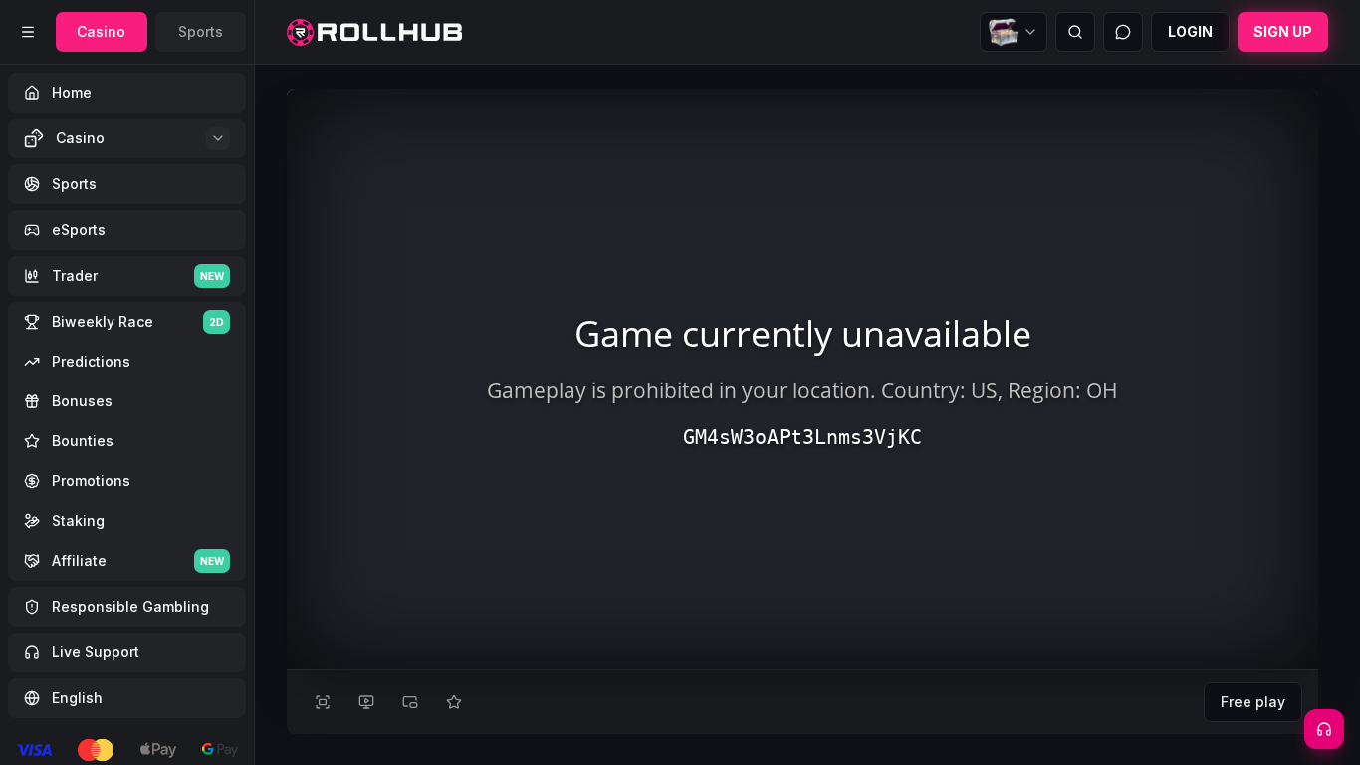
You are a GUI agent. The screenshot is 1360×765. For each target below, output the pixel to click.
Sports (200, 31)
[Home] (374, 32)
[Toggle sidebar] (28, 32)
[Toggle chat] (1123, 32)
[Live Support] (1324, 729)
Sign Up (1282, 31)
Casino (101, 31)
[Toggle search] (1075, 32)
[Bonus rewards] (1013, 32)
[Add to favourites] (454, 702)
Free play (1253, 701)
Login (1190, 31)
